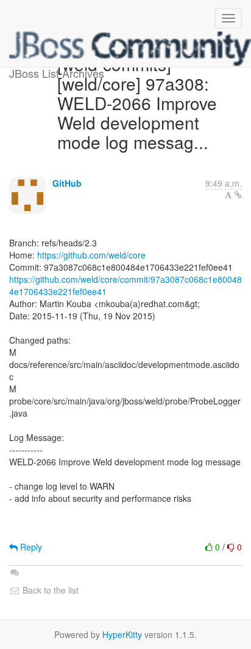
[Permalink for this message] (238, 194)
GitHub (67, 183)
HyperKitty (122, 634)
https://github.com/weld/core (91, 255)
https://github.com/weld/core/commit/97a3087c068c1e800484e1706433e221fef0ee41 (125, 285)
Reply (30, 547)
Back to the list (49, 590)
